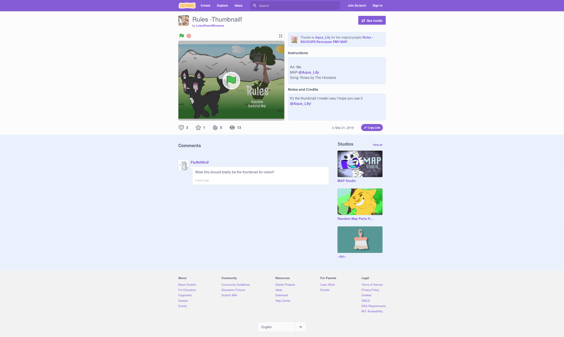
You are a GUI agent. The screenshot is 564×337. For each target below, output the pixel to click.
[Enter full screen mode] (280, 36)
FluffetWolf (200, 162)
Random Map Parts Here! (356, 219)
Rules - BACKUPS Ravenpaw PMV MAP (337, 39)
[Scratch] (187, 5)
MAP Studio (347, 181)
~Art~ (342, 257)
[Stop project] (188, 35)
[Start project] (181, 35)
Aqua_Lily (322, 37)
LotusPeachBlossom (210, 26)
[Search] (254, 5)
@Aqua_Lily (309, 72)
